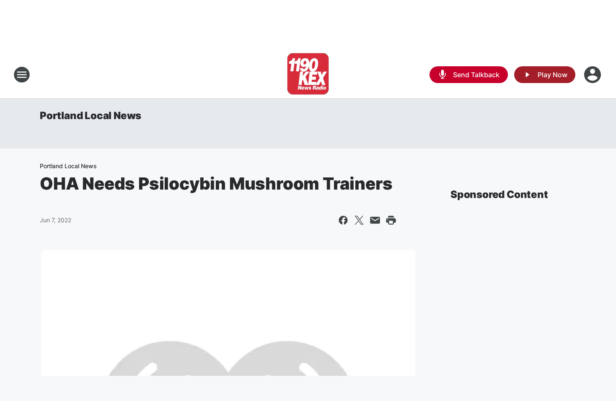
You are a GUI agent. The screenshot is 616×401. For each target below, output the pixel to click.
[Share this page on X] (359, 220)
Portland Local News (90, 115)
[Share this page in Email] (375, 220)
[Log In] (593, 74)
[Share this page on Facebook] (343, 220)
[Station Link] (308, 74)
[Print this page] (391, 220)
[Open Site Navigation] (21, 74)
